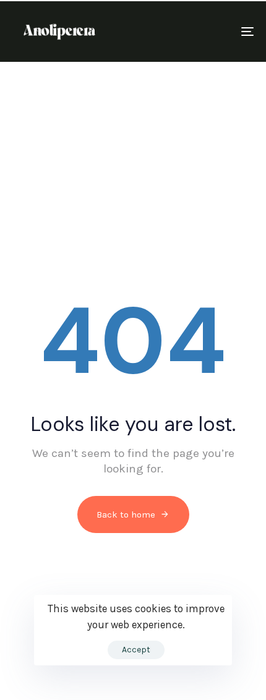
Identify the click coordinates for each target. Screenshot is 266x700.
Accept (136, 649)
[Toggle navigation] (213, 31)
